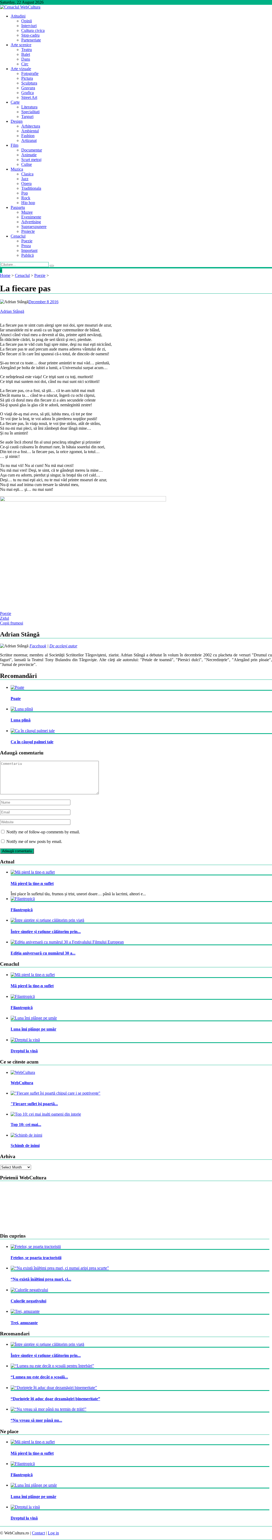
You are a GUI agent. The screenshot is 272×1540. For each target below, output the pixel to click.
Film (14, 145)
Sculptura (29, 83)
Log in (53, 1533)
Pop (24, 193)
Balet (25, 54)
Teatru (26, 49)
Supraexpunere (33, 226)
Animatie (29, 155)
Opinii (26, 21)
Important (29, 250)
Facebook (37, 646)
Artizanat (29, 140)
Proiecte (28, 231)
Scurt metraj (31, 159)
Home (5, 275)
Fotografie (30, 73)
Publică (27, 255)
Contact (38, 1533)
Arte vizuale (21, 68)
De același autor (63, 646)
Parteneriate (31, 40)
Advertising (31, 222)
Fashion (28, 135)
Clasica (27, 174)
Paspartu (18, 207)
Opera (26, 183)
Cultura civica (33, 30)
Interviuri (29, 25)
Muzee (27, 212)
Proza (26, 245)
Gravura (28, 88)
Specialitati (30, 111)
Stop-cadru (30, 35)
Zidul (4, 618)
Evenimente (31, 217)
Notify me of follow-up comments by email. (43, 832)
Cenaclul (18, 236)
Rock (25, 198)
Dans (25, 59)
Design (17, 121)
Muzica (17, 169)
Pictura (27, 78)
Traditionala (31, 188)
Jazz (24, 178)
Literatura (29, 107)
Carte (15, 102)
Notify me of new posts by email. (34, 841)
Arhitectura (30, 126)
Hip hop (28, 202)
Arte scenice (21, 45)
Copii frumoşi (11, 623)
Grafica (27, 92)
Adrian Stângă (12, 311)
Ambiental (30, 131)
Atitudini (18, 16)
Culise (26, 164)
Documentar (31, 150)
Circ (24, 64)
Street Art (29, 97)
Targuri (27, 116)
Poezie (26, 241)
